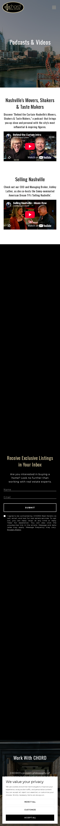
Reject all (30, 802)
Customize (30, 810)
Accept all (30, 818)
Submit (30, 507)
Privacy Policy (14, 529)
